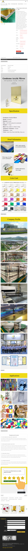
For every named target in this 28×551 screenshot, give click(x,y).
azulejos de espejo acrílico (4, 499)
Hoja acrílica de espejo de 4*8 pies (13, 499)
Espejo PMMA (7, 500)
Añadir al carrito (20, 53)
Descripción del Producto (4, 59)
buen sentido (16, 497)
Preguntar (18, 51)
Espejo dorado (3, 500)
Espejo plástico (20, 499)
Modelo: (2, 57)
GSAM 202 (20, 497)
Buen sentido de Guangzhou (4, 497)
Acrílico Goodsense (11, 497)
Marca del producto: (15, 57)
